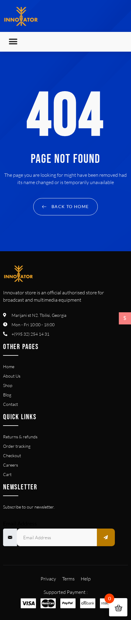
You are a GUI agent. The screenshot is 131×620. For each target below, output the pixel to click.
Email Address (20, 523)
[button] (13, 42)
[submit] (106, 537)
